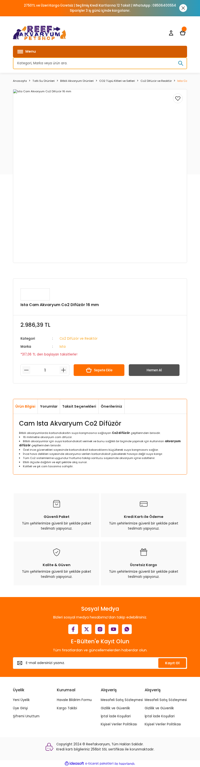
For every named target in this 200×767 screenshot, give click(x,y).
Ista (63, 346)
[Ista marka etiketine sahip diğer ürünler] (35, 294)
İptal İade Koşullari (116, 716)
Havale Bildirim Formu (74, 700)
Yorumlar (49, 406)
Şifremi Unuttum (26, 716)
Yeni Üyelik (21, 700)
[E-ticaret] (99, 764)
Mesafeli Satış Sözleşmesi (122, 700)
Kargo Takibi (67, 708)
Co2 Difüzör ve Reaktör (79, 338)
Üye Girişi (20, 708)
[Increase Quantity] (63, 370)
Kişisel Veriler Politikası (119, 724)
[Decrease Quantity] (26, 370)
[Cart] (182, 33)
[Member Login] (171, 33)
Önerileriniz (111, 406)
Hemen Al (154, 370)
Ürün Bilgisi (25, 406)
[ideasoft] (74, 763)
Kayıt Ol (172, 663)
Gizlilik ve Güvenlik (115, 708)
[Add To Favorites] (178, 98)
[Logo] (39, 33)
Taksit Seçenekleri (79, 406)
